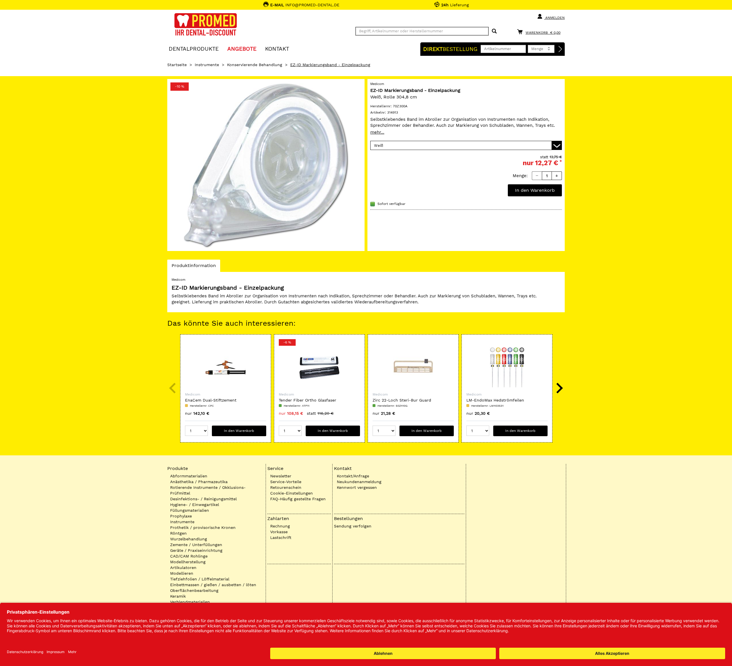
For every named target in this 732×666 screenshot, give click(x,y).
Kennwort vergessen (357, 487)
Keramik (178, 596)
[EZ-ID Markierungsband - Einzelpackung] (266, 165)
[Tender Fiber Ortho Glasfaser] (319, 367)
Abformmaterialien (188, 476)
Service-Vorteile (285, 481)
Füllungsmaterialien (189, 510)
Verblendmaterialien (190, 602)
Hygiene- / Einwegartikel (194, 504)
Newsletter (280, 476)
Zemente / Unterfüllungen (196, 544)
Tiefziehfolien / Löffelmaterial (199, 579)
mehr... (377, 132)
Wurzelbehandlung (188, 539)
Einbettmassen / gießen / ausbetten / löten (213, 584)
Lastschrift (280, 537)
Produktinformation (193, 267)
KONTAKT (277, 48)
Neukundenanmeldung (359, 481)
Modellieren (181, 573)
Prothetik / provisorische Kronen (203, 527)
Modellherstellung (188, 562)
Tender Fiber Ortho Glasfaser (307, 400)
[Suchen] (494, 31)
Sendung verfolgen (352, 526)
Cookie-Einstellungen (291, 493)
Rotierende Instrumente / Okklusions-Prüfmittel (208, 490)
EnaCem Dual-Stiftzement (210, 400)
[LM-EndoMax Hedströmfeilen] (507, 367)
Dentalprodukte (194, 48)
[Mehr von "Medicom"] (553, 90)
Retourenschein (285, 487)
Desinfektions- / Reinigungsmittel (203, 499)
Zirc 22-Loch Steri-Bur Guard (402, 400)
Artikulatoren (183, 567)
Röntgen (178, 533)
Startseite (177, 64)
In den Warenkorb (535, 190)
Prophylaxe (181, 516)
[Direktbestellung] (560, 49)
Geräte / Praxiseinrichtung (196, 550)
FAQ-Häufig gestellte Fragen (298, 499)
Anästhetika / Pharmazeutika (199, 481)
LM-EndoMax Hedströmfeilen (495, 400)
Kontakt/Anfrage (353, 476)
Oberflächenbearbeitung (194, 590)
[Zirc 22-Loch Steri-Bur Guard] (413, 367)
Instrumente (207, 64)
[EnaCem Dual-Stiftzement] (225, 367)
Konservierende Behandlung (254, 64)
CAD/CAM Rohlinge (189, 556)
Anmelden (554, 18)
